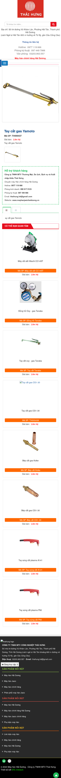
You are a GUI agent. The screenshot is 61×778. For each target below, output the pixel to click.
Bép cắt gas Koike (30, 460)
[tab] (7, 210)
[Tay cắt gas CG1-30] (30, 382)
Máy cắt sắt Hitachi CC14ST (30, 261)
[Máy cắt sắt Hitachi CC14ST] (30, 242)
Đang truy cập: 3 (11, 664)
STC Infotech (17, 769)
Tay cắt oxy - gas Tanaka (30, 360)
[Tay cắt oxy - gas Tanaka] (30, 342)
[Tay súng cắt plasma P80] (30, 591)
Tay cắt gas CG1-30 (31, 410)
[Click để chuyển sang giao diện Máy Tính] (9, 761)
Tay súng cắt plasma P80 (30, 610)
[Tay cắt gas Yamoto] (31, 93)
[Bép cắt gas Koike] (30, 442)
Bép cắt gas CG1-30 (30, 510)
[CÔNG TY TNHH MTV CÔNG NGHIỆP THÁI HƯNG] (30, 8)
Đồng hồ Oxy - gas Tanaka (30, 311)
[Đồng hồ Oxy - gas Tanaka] (30, 292)
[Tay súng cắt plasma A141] (30, 541)
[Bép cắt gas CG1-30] (30, 491)
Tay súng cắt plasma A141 (30, 560)
